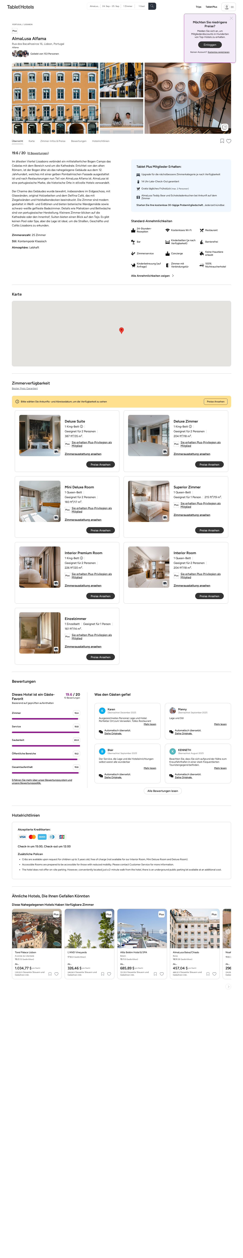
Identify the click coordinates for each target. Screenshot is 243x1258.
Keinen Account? (209, 52)
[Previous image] (17, 931)
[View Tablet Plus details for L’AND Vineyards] (109, 914)
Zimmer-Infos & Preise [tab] (52, 141)
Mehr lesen (150, 724)
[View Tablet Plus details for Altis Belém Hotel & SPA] (161, 914)
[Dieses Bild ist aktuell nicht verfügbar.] (39, 435)
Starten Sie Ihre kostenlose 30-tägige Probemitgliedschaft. (170, 205)
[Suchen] (152, 6)
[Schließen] (231, 18)
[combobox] (95, 6)
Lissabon (28, 24)
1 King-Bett (72, 426)
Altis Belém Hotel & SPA (133, 952)
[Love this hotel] (229, 141)
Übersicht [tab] (17, 141)
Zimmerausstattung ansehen (83, 454)
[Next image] (56, 931)
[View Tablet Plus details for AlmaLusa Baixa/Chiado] (214, 914)
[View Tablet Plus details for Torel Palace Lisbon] (56, 914)
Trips (198, 6)
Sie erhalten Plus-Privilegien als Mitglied (92, 444)
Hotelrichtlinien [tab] (100, 141)
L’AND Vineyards (77, 952)
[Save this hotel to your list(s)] (222, 141)
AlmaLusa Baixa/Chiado (186, 952)
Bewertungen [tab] (78, 141)
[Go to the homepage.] (20, 7)
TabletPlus (211, 6)
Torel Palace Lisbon (25, 952)
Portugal (17, 24)
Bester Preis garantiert (25, 388)
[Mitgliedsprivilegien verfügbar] (14, 31)
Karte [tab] (32, 141)
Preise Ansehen (215, 401)
